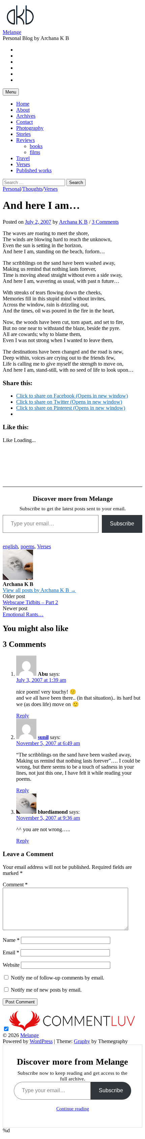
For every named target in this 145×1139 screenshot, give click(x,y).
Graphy (82, 1041)
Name (11, 940)
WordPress (41, 1041)
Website (11, 965)
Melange (12, 32)
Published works (34, 170)
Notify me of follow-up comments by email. (57, 978)
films (35, 152)
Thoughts (32, 189)
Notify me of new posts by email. (46, 990)
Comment (15, 884)
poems (27, 546)
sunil (43, 737)
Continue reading (72, 1108)
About (23, 110)
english (10, 546)
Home (22, 104)
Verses (23, 164)
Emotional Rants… (23, 614)
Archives (25, 116)
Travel (23, 158)
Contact (24, 122)
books (36, 146)
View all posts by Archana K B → (39, 590)
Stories (23, 134)
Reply (22, 716)
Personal (12, 189)
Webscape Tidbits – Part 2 (30, 602)
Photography (30, 128)
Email (11, 952)
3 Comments (105, 222)
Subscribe (122, 523)
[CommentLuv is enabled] (72, 1029)
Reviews (25, 140)
